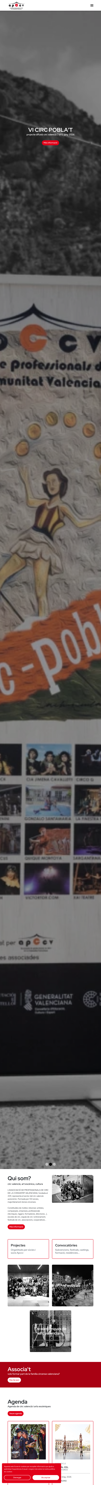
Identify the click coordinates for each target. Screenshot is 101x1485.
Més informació (17, 600)
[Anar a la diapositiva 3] (54, 1164)
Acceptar (45, 1477)
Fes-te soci (14, 1380)
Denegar (17, 1477)
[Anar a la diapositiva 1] (46, 1164)
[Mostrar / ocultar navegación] (91, 5)
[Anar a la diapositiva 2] (50, 1164)
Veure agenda (15, 1413)
